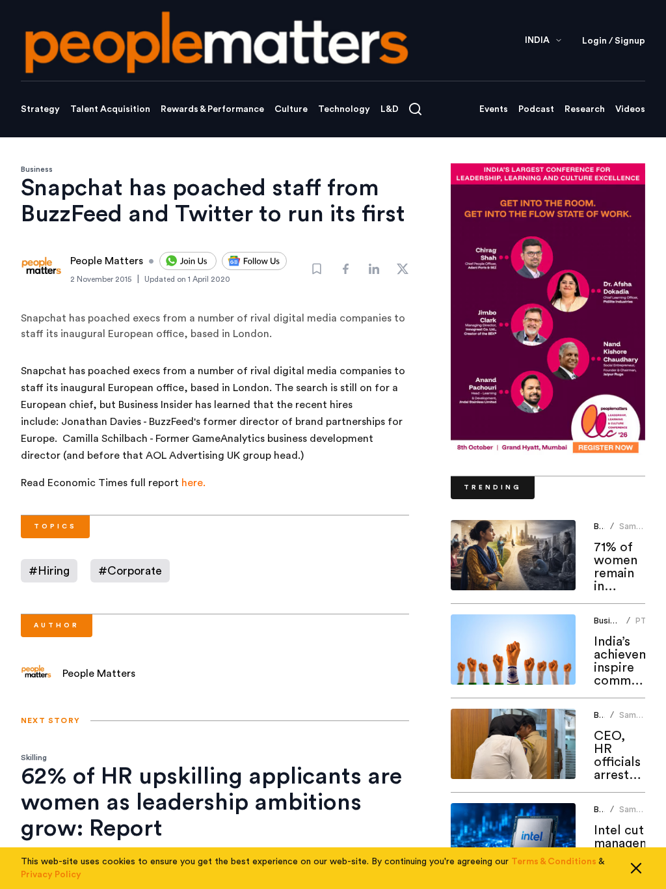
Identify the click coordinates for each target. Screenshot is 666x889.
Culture (291, 109)
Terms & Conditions (553, 861)
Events (493, 109)
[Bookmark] (316, 268)
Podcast (536, 109)
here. (193, 483)
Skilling (34, 757)
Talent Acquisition (110, 109)
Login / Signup (613, 41)
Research (585, 109)
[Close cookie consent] (636, 868)
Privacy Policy (51, 874)
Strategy (40, 109)
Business (37, 169)
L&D (389, 109)
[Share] (345, 268)
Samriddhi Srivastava (639, 531)
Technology (344, 109)
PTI (641, 620)
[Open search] (415, 109)
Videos (630, 109)
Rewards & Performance (212, 109)
